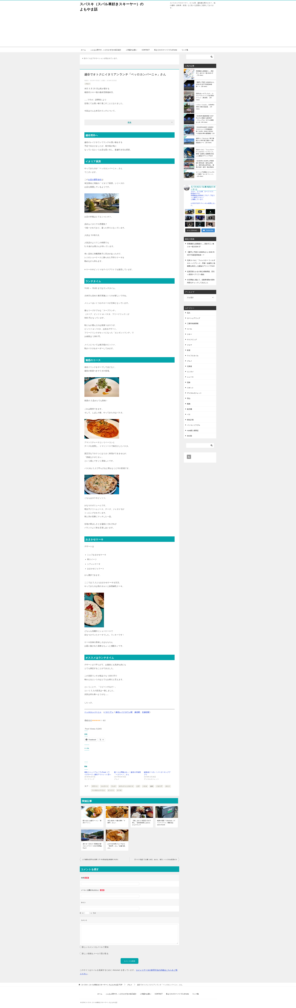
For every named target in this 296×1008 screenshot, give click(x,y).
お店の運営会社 (95, 179)
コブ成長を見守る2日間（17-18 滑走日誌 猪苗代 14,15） (100, 859)
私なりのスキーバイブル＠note (165, 50)
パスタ (145, 786)
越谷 (151, 786)
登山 (188, 398)
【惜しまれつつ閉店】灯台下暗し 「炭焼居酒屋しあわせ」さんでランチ (141, 823)
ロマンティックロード (126, 786)
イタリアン (108, 712)
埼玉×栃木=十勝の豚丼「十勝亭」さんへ (116, 822)
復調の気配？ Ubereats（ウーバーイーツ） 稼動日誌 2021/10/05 (166, 823)
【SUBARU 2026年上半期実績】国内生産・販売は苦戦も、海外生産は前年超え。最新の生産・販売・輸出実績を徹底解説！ (205, 164)
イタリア (159, 786)
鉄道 (188, 350)
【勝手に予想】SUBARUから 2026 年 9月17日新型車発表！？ (205, 84)
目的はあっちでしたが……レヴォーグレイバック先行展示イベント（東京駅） (205, 97)
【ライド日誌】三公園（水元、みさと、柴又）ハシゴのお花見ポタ (155, 859)
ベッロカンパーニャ (93, 712)
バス (188, 414)
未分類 (189, 436)
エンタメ (190, 372)
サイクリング (192, 339)
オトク (168, 786)
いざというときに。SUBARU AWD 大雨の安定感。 (205, 107)
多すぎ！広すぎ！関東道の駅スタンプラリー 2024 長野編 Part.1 (92, 846)
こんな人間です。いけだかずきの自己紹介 (105, 50)
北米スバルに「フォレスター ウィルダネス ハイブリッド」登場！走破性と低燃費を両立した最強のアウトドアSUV (205, 153)
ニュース (190, 377)
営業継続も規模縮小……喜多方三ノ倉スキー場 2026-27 (205, 73)
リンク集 (185, 50)
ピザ (138, 786)
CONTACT (146, 50)
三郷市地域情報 (192, 323)
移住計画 (190, 420)
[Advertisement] (148, 30)
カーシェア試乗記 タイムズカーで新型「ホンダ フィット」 (205, 174)
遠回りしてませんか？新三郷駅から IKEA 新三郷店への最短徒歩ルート (205, 140)
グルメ (87, 84)
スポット (190, 388)
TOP (101, 985)
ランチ (113, 786)
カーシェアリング (193, 318)
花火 (188, 313)
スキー (189, 334)
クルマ (189, 345)
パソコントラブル (193, 425)
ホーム (83, 50)
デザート (95, 786)
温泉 (188, 382)
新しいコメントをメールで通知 (95, 947)
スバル (189, 329)
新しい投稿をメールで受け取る (95, 953)
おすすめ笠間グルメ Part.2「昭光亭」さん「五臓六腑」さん (117, 846)
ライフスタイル (192, 356)
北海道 (189, 366)
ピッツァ (111, 790)
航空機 (189, 409)
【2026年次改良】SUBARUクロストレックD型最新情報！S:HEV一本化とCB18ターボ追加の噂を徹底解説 (205, 130)
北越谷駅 (146, 712)
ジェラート (104, 786)
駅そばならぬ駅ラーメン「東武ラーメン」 (92, 822)
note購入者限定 (193, 430)
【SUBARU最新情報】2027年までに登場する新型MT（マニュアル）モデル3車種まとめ (205, 119)
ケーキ (119, 790)
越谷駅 (137, 712)
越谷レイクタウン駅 (124, 712)
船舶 (188, 404)
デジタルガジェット (194, 393)
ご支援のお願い (131, 50)
